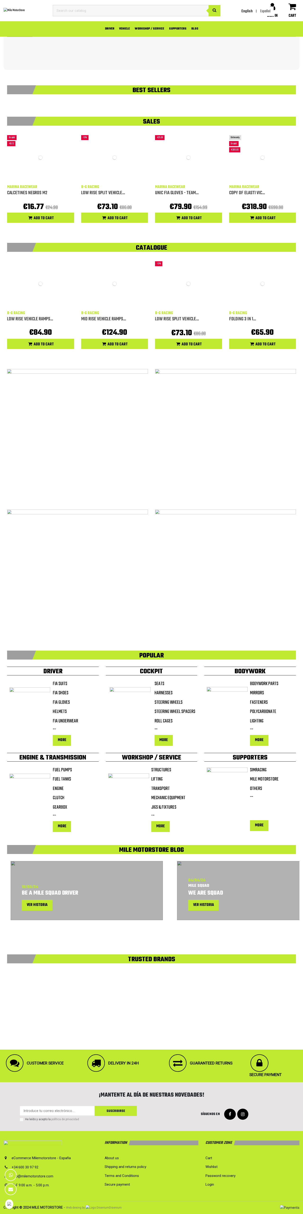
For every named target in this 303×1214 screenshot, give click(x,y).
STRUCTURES (161, 770)
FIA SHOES (60, 693)
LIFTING (157, 779)
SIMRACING (258, 770)
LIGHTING (256, 721)
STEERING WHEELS (169, 702)
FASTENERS (259, 702)
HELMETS (60, 712)
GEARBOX (60, 807)
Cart (208, 1158)
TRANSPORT (160, 789)
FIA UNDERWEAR (65, 721)
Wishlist (211, 1167)
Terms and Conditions (122, 1176)
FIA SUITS (60, 684)
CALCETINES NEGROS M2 (27, 193)
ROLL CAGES (164, 721)
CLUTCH (58, 798)
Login (209, 1184)
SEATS (159, 684)
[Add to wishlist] (36, 178)
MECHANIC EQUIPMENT (168, 798)
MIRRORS (257, 693)
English (247, 11)
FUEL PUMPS (62, 770)
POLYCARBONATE (263, 712)
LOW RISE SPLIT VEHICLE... (103, 193)
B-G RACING (90, 187)
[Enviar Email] (11, 1189)
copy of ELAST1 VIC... (247, 193)
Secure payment (117, 1184)
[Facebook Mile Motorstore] (230, 1114)
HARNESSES (164, 693)
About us (112, 1158)
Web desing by (75, 1207)
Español (265, 11)
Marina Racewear (22, 187)
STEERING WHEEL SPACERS (175, 712)
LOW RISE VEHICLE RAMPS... (30, 319)
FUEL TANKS (62, 779)
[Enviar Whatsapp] (11, 1175)
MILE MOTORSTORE (264, 779)
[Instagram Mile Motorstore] (242, 1114)
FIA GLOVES (61, 702)
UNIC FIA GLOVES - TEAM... (177, 193)
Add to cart (44, 218)
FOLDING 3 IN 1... (242, 319)
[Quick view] (44, 178)
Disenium (115, 1207)
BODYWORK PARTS (264, 684)
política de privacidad (65, 1119)
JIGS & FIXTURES (163, 807)
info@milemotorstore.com (32, 1176)
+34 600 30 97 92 (25, 1167)
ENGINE (58, 789)
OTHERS (256, 789)
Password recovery (220, 1176)
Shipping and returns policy (125, 1167)
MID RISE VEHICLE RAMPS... (103, 319)
